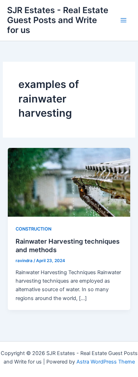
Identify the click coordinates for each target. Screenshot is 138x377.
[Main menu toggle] (123, 20)
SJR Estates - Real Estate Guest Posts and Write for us (57, 20)
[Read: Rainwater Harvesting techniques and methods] (69, 182)
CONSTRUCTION (33, 229)
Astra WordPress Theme (105, 362)
